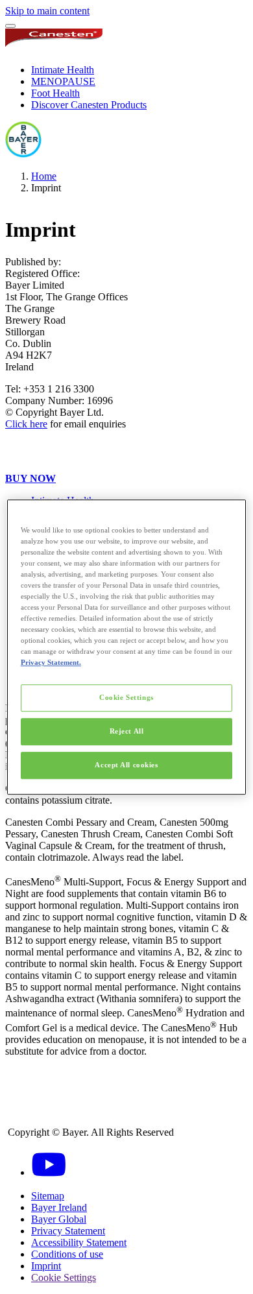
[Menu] (10, 26)
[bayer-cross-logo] (23, 154)
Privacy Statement (68, 1230)
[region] (126, 647)
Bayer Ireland (59, 1207)
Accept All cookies (126, 765)
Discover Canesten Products (89, 104)
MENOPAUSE (63, 81)
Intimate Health (62, 69)
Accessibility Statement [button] (78, 1242)
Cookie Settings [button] (63, 1277)
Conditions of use (67, 1254)
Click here (26, 423)
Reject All (127, 731)
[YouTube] (48, 1172)
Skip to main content (47, 10)
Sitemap (47, 1195)
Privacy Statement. (51, 662)
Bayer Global (58, 1219)
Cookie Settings (126, 698)
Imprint (46, 1265)
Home (43, 176)
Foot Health (55, 93)
